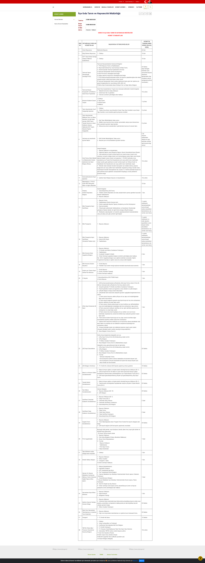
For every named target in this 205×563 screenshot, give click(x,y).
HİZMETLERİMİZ (59, 14)
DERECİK (97, 7)
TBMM (101, 554)
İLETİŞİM (139, 7)
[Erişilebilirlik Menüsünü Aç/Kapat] (200, 558)
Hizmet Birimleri (59, 19)
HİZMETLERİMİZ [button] (120, 7)
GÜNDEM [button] (131, 7)
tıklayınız (135, 560)
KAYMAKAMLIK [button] (87, 7)
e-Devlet (120, 1)
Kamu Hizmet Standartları (61, 24)
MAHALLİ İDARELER (108, 7)
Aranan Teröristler (112, 554)
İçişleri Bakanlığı (129, 1)
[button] (147, 13)
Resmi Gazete (92, 554)
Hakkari (137, 1)
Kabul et (142, 560)
